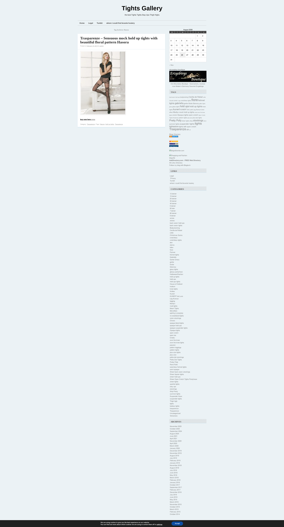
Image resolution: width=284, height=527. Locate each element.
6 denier (173, 206)
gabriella (179, 103)
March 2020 (174, 446)
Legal (90, 23)
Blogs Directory (174, 134)
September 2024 (176, 431)
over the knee (175, 340)
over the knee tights (177, 342)
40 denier (173, 203)
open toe (173, 335)
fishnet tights (174, 254)
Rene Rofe (174, 364)
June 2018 (173, 472)
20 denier (173, 198)
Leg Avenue (197, 110)
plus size (190, 118)
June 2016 (173, 497)
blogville (172, 158)
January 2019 (175, 463)
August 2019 (174, 455)
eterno (172, 245)
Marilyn (176, 112)
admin (102, 46)
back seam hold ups (174, 97)
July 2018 (173, 470)
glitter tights (202, 103)
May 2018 (173, 475)
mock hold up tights (186, 112)
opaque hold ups (176, 325)
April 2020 (173, 443)
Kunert (172, 294)
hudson (172, 286)
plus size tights (197, 118)
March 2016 (174, 502)
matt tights (173, 306)
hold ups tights (175, 281)
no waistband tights (177, 315)
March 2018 (174, 477)
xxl (190, 130)
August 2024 (174, 433)
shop (191, 121)
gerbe (186, 103)
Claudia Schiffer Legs (174, 100)
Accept (177, 523)
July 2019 (173, 458)
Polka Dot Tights (176, 359)
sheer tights (185, 121)
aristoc (172, 220)
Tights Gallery (142, 8)
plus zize (173, 355)
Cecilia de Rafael (196, 97)
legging (172, 301)
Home (82, 23)
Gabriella (173, 257)
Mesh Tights (174, 308)
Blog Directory (173, 147)
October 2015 (175, 507)
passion (173, 345)
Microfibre (173, 311)
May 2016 (173, 499)
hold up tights (109, 124)
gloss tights (175, 107)
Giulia (190, 103)
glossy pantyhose (176, 272)
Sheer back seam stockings (180, 372)
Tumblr (100, 23)
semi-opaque (174, 369)
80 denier (173, 213)
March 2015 (174, 509)
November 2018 (175, 465)
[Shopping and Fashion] (178, 155)
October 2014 (175, 514)
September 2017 (176, 487)
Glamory (196, 103)
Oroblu (172, 337)
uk (187, 129)
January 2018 (175, 482)
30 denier (173, 201)
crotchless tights (186, 100)
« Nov (171, 65)
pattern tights (183, 118)
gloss (170, 106)
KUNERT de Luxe (186, 109)
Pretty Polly (175, 120)
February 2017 (175, 490)
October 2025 (175, 429)
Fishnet (172, 252)
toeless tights (174, 406)
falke (171, 247)
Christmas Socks (176, 235)
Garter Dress (174, 259)
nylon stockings (175, 318)
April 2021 (173, 438)
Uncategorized (175, 413)
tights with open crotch (187, 126)
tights (198, 123)
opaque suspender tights (179, 328)
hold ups (184, 106)
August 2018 (174, 468)
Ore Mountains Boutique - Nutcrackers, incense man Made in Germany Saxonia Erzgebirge (188, 85)
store (205, 121)
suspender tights (187, 123)
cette (204, 97)
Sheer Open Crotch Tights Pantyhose (183, 379)
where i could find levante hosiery (120, 23)
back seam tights (176, 225)
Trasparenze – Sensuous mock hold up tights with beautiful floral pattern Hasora (118, 40)
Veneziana (173, 416)
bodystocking (184, 97)
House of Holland (176, 284)
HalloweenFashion (176, 274)
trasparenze (174, 408)
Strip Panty (174, 391)
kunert (176, 109)
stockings (198, 120)
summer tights (174, 124)
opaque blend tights (177, 323)
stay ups (173, 386)
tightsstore (173, 126)
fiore (194, 99)
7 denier (173, 211)
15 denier (173, 196)
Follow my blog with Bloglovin (179, 165)
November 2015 (175, 504)
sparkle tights (174, 384)
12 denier (173, 193)
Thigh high (173, 401)
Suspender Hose (176, 396)
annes (172, 218)
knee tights (174, 289)
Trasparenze (91, 124)
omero (175, 115)
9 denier (173, 215)
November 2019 (175, 453)
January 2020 (175, 448)
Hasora (102, 124)
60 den (172, 208)
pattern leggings (175, 347)
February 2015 (175, 511)
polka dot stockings (177, 357)
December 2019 (175, 450)
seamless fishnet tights (178, 367)
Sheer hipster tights (177, 374)
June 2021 (173, 436)
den (171, 242)
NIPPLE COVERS (176, 313)
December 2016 (175, 492)
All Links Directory (175, 163)
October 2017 (175, 485)
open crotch (193, 115)
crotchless (173, 237)
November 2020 (175, 441)
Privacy (173, 178)
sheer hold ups (175, 376)
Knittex (172, 291)
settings (159, 525)
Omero (172, 320)
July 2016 (173, 494)
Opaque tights (183, 115)
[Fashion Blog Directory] (173, 136)
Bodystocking (175, 228)
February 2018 (175, 480)
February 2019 (175, 460)
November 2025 (175, 426)
